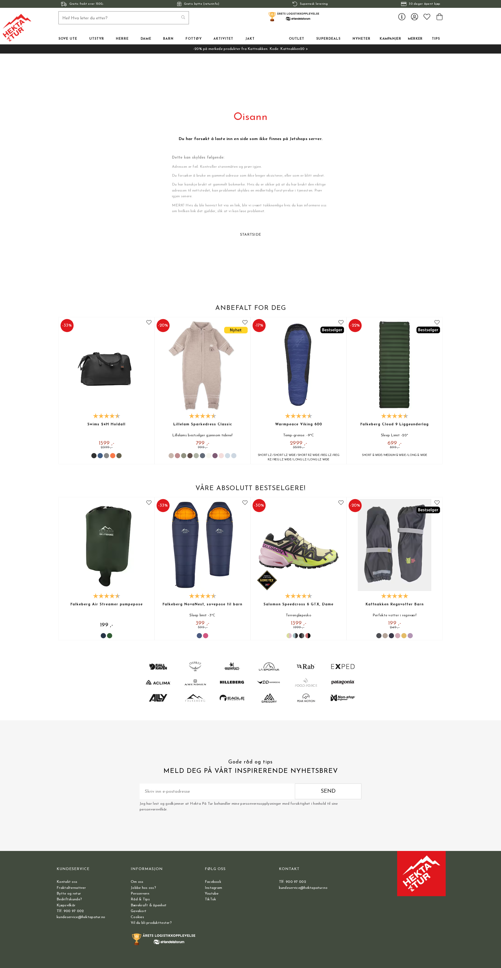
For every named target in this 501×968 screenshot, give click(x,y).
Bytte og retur (69, 894)
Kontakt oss (67, 882)
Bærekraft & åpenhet (148, 905)
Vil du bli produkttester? (151, 923)
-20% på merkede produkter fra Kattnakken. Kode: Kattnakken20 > (250, 49)
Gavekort (138, 911)
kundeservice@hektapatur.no (81, 917)
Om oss (137, 882)
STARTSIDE (250, 235)
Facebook (213, 882)
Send (328, 791)
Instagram (213, 888)
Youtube (212, 894)
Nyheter (362, 38)
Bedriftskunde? (69, 899)
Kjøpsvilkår (66, 905)
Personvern (140, 894)
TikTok (210, 899)
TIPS (436, 38)
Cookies (137, 917)
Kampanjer (390, 38)
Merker (415, 38)
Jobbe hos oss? (143, 888)
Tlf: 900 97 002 (70, 911)
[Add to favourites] (149, 322)
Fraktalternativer (71, 888)
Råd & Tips (140, 899)
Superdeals (328, 38)
